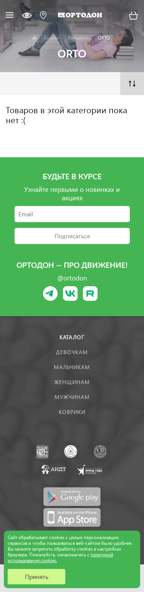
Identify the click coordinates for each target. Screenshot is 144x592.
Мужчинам (72, 397)
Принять (36, 576)
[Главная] (34, 38)
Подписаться (72, 236)
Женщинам (72, 382)
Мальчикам (72, 367)
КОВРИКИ (72, 412)
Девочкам (72, 352)
